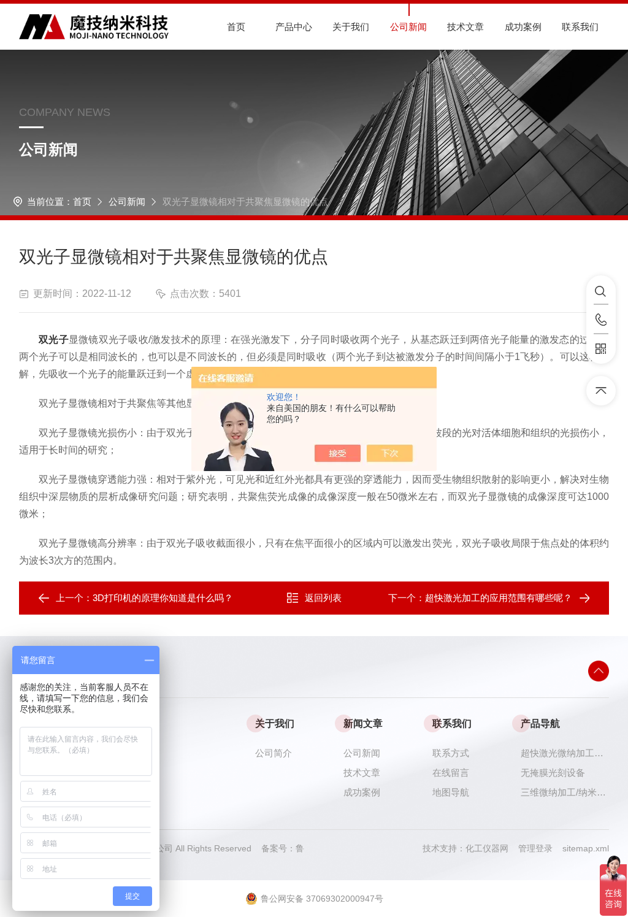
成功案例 (523, 26)
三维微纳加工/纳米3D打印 (565, 792)
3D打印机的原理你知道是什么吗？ (163, 598)
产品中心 (293, 26)
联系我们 (580, 26)
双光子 (54, 339)
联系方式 (450, 753)
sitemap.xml (585, 848)
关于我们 (350, 26)
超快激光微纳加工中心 (565, 753)
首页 (236, 26)
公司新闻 (408, 26)
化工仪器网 (491, 848)
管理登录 (535, 848)
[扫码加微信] (601, 349)
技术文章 (465, 26)
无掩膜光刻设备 (553, 772)
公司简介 (273, 753)
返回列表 (323, 598)
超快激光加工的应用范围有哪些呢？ (498, 598)
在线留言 (450, 772)
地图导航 (450, 792)
